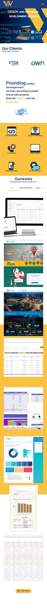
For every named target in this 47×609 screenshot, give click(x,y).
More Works (25, 591)
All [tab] (12, 188)
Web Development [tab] (26, 188)
